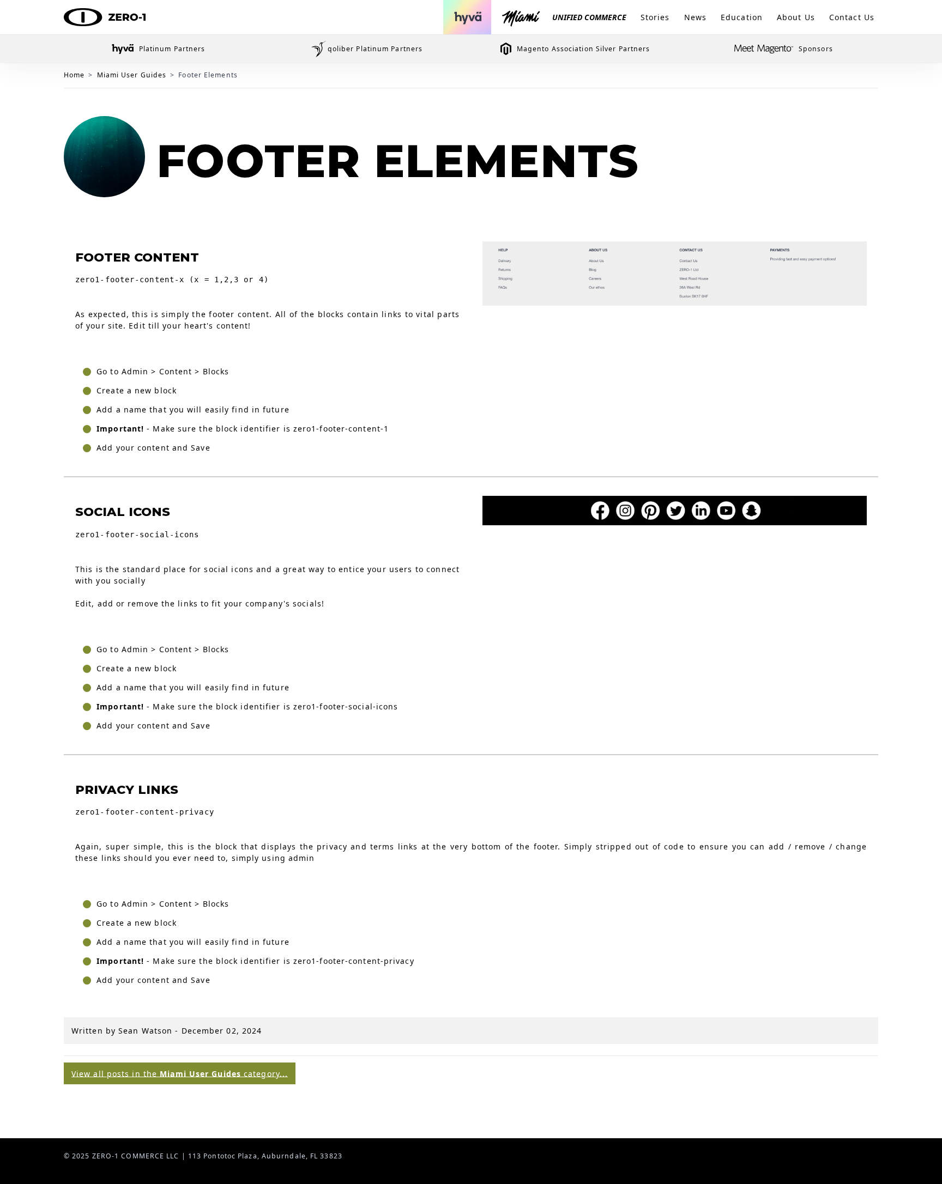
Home (74, 75)
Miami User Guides (132, 75)
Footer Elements (208, 75)
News (695, 17)
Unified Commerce (589, 17)
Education (742, 17)
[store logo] (105, 17)
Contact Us (851, 17)
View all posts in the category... (179, 1073)
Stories (655, 17)
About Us (796, 17)
